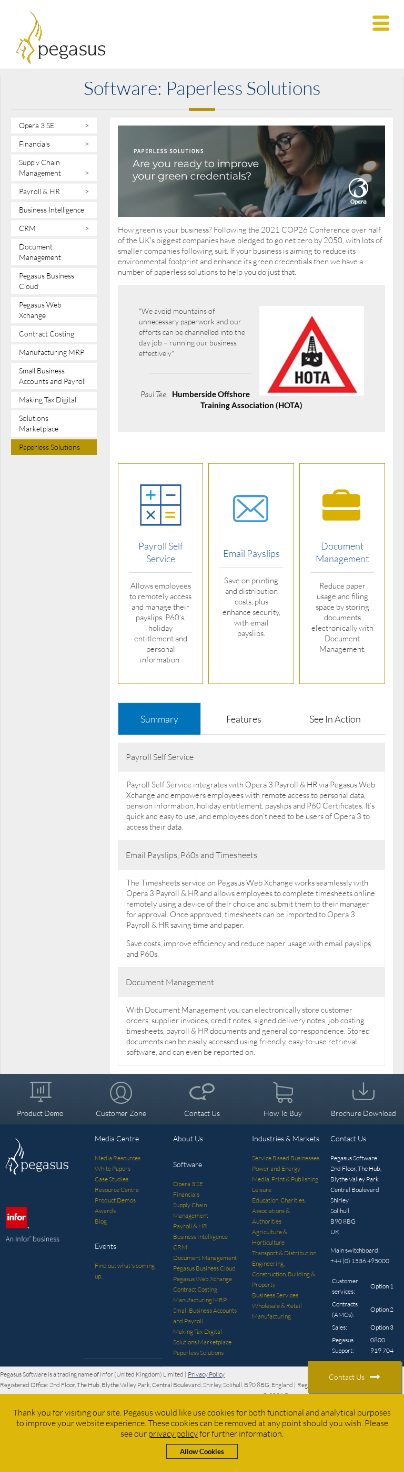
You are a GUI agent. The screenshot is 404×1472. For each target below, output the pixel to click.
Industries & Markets (285, 1138)
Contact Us (202, 1113)
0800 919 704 (381, 1345)
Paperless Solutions (49, 446)
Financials (54, 143)
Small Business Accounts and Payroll (52, 376)
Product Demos (115, 1200)
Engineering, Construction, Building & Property (283, 1273)
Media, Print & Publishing (285, 1179)
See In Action (335, 719)
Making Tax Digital (47, 399)
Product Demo (40, 1113)
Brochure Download (363, 1113)
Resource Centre (117, 1190)
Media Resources (117, 1158)
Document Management (40, 252)
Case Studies (111, 1179)
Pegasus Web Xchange (40, 310)
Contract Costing (46, 333)
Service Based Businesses (285, 1158)
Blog (101, 1221)
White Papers (112, 1168)
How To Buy (283, 1113)
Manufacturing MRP (51, 352)
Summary (159, 719)
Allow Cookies (202, 1451)
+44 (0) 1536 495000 (359, 1261)
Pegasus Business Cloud (46, 281)
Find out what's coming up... (125, 1271)
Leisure (261, 1190)
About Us (188, 1138)
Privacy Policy (206, 1374)
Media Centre (117, 1138)
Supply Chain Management (54, 167)
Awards (105, 1211)
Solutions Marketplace (38, 423)
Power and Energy (276, 1168)
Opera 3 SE (54, 125)
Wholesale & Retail (277, 1306)
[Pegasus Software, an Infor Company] (202, 37)
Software (187, 1164)
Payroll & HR (54, 191)
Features (243, 719)
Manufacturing (271, 1316)
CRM (54, 228)
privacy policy (173, 1433)
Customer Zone (121, 1113)
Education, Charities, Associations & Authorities (279, 1210)
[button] (380, 23)
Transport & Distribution (284, 1253)
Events (105, 1246)
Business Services (275, 1295)
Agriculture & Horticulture (269, 1237)
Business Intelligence (51, 209)
